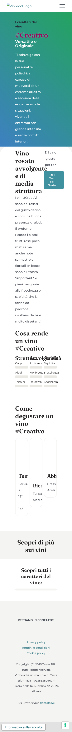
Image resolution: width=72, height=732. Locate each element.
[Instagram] (36, 628)
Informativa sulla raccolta (23, 727)
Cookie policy (36, 653)
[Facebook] (25, 628)
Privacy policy (36, 642)
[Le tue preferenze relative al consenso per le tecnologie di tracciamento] (65, 725)
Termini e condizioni (36, 647)
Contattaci (47, 703)
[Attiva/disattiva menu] (62, 6)
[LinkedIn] (46, 628)
